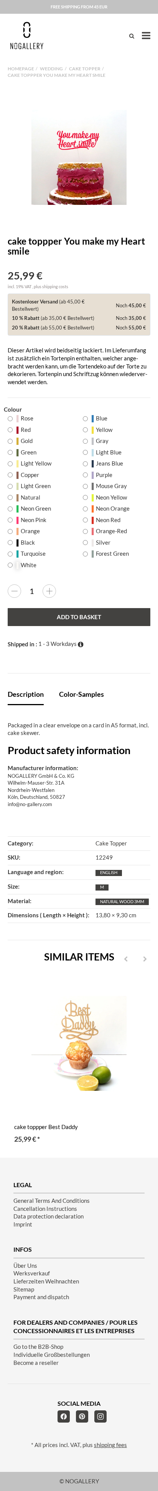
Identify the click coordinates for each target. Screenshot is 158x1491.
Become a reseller (36, 1363)
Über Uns (25, 1265)
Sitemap (23, 1289)
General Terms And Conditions (51, 1200)
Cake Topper (111, 843)
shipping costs (55, 286)
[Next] (145, 959)
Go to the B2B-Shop (38, 1346)
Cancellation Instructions (45, 1208)
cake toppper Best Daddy (46, 1127)
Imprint (22, 1224)
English (108, 872)
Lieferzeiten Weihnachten (46, 1281)
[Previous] (126, 959)
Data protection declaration (48, 1216)
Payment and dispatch (41, 1297)
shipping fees (110, 1445)
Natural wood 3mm (122, 901)
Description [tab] (26, 694)
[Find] (131, 35)
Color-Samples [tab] (81, 694)
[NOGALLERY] (27, 35)
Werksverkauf (31, 1273)
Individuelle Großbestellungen (51, 1354)
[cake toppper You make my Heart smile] (79, 157)
